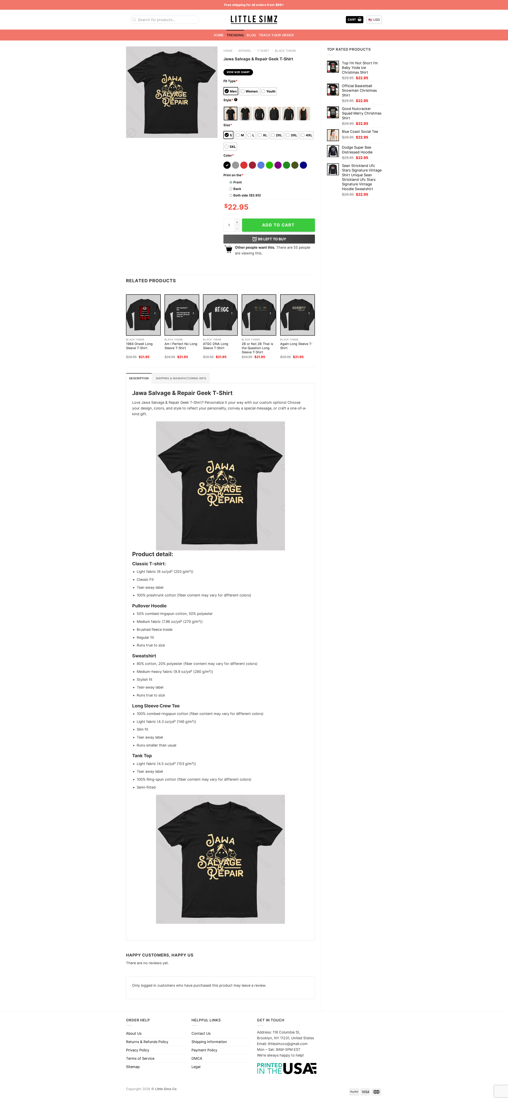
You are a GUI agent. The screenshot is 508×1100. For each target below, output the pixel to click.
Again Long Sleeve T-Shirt (296, 346)
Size (227, 125)
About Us (133, 1033)
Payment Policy (204, 1050)
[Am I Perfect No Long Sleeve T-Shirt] (182, 315)
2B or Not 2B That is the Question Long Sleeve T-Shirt (257, 348)
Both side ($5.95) (247, 195)
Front (237, 182)
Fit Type (230, 81)
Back (237, 189)
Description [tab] (139, 378)
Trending (235, 35)
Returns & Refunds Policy (147, 1042)
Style (230, 100)
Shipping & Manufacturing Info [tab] (181, 378)
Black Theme (285, 51)
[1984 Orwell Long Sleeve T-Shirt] (143, 315)
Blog (251, 35)
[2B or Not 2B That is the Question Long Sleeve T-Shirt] (259, 315)
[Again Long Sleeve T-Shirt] (298, 315)
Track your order (276, 35)
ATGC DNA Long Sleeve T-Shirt (215, 346)
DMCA (196, 1058)
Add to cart (278, 225)
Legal (195, 1067)
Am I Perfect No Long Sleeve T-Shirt (181, 346)
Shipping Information (209, 1042)
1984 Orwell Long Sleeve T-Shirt (139, 346)
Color (228, 155)
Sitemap (133, 1067)
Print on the (233, 175)
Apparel (244, 51)
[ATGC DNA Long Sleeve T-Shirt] (220, 315)
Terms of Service (140, 1058)
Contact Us (201, 1033)
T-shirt (263, 51)
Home (219, 35)
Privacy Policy (137, 1050)
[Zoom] (131, 132)
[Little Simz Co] (254, 19)
